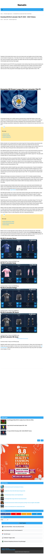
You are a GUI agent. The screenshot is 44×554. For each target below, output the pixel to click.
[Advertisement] (22, 29)
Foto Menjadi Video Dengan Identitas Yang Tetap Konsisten (15, 498)
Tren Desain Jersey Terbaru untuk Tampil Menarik (13, 494)
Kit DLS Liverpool (6, 135)
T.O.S (6, 549)
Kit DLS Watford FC (7, 137)
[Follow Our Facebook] (6, 514)
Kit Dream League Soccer (13, 19)
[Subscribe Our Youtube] (16, 514)
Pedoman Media (11, 549)
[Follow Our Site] (26, 514)
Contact (3, 548)
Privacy (3, 549)
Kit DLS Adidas (6, 224)
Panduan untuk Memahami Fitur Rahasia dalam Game (14, 506)
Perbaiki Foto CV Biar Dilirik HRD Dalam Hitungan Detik (14, 490)
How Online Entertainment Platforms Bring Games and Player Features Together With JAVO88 (21, 502)
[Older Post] (42, 440)
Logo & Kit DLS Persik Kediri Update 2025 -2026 (17, 425)
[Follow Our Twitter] (37, 514)
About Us (7, 548)
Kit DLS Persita (6, 134)
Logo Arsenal (13, 189)
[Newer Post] (38, 440)
